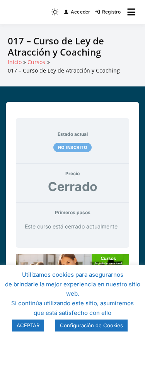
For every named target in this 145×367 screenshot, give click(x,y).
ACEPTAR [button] (28, 325)
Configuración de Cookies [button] (91, 325)
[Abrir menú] (131, 12)
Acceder (80, 12)
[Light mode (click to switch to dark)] (55, 12)
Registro (111, 12)
